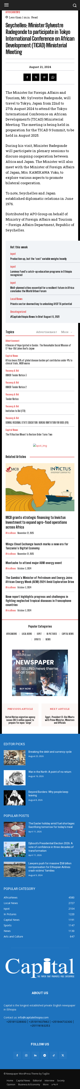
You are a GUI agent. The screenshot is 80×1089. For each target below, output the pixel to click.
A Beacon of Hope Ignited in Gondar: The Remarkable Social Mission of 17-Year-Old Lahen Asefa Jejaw (38, 347)
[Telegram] (44, 1055)
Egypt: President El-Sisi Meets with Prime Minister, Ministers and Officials (59, 720)
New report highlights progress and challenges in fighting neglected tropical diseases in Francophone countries (38, 601)
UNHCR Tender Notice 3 (16, 375)
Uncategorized (18, 311)
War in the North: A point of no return (49, 771)
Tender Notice (12, 399)
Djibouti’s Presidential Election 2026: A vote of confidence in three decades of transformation (51, 847)
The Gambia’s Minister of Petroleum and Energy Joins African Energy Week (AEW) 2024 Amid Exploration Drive (40, 580)
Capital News (12, 356)
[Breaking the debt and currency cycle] (14, 757)
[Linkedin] (35, 1055)
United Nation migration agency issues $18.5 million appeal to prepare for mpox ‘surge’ (20, 720)
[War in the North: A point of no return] (14, 777)
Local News (16, 299)
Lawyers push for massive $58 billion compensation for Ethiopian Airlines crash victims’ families (49, 867)
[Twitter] (35, 77)
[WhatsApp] (53, 77)
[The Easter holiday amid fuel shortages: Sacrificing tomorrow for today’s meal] (14, 829)
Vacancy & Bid (12, 371)
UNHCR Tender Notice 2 (16, 387)
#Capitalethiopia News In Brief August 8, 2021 (35, 316)
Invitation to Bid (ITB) (15, 410)
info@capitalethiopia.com (33, 1017)
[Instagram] (26, 1055)
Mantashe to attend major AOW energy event (34, 563)
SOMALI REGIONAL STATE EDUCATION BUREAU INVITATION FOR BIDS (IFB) (37, 422)
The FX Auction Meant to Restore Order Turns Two (29, 434)
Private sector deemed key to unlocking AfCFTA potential (41, 303)
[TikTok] (53, 1055)
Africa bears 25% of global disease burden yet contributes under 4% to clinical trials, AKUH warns (39, 362)
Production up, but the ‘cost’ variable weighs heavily (38, 258)
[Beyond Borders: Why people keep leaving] (14, 797)
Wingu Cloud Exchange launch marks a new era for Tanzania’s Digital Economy (37, 546)
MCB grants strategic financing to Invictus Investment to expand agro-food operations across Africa (36, 522)
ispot (13, 253)
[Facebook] (27, 77)
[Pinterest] (44, 77)
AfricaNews (13, 12)
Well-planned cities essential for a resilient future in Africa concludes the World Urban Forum (42, 289)
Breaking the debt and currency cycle (50, 751)
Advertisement (46, 332)
